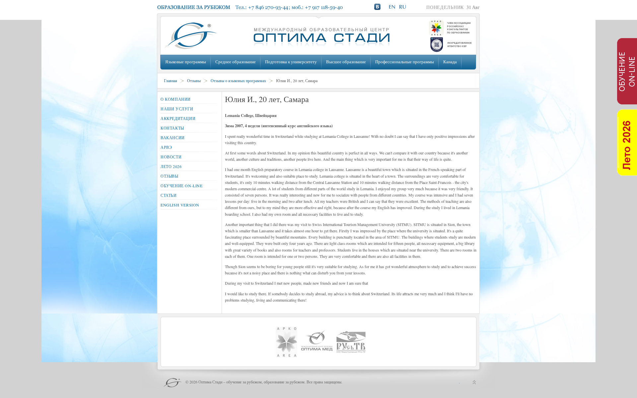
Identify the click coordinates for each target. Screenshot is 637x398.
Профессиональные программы (404, 62)
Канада (450, 62)
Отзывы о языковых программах (238, 80)
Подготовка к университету (291, 62)
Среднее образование (235, 62)
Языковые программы (185, 62)
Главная (170, 80)
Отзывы (194, 80)
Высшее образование (346, 62)
